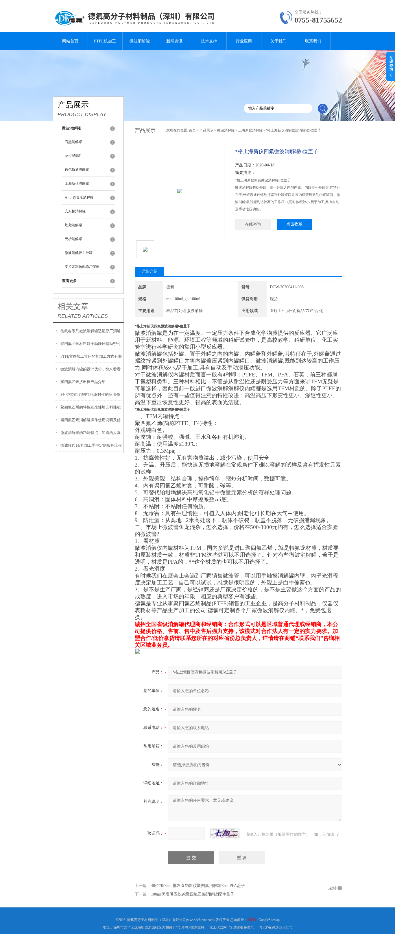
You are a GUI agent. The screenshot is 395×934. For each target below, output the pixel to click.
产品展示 (206, 130)
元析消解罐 (73, 239)
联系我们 (313, 41)
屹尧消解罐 (73, 225)
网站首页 (70, 41)
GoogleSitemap (269, 920)
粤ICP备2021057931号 (275, 927)
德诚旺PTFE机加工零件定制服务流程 (91, 445)
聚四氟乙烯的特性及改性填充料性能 (90, 407)
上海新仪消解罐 (77, 183)
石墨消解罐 (73, 142)
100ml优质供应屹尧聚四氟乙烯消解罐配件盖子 (192, 894)
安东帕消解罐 (75, 211)
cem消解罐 (73, 156)
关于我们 (278, 41)
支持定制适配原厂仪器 (82, 267)
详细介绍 (149, 271)
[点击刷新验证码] (225, 833)
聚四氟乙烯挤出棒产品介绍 (83, 382)
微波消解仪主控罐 (79, 253)
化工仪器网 (218, 927)
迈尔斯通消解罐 (77, 170)
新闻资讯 (174, 41)
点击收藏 (294, 224)
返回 (332, 888)
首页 (192, 130)
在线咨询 (253, 224)
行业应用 (244, 41)
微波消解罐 (140, 41)
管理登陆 (236, 927)
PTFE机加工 (105, 41)
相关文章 (73, 306)
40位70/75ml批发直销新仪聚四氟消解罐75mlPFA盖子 (198, 885)
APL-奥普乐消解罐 (79, 197)
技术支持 (209, 41)
